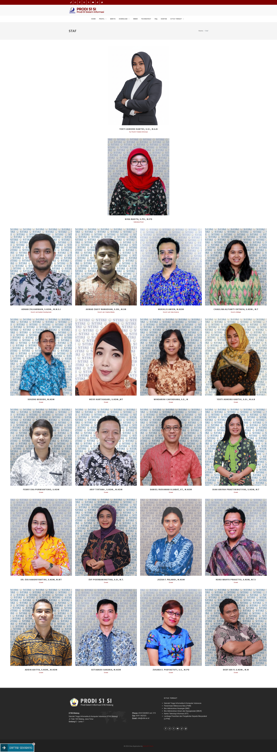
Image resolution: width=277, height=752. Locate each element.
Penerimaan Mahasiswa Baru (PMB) (177, 706)
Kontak (164, 19)
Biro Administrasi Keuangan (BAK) (176, 708)
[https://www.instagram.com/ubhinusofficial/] (84, 2)
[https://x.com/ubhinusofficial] (88, 2)
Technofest (146, 19)
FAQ (156, 19)
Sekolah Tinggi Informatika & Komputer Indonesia (182, 703)
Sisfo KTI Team (148, 746)
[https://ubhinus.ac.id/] (102, 2)
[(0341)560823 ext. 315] (71, 2)
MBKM (135, 19)
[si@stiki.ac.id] (75, 2)
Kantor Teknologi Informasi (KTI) (176, 714)
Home (93, 19)
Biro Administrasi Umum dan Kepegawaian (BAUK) (183, 711)
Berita (112, 19)
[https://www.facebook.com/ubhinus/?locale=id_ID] (80, 2)
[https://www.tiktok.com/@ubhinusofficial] (97, 2)
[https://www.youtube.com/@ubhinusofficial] (93, 2)
